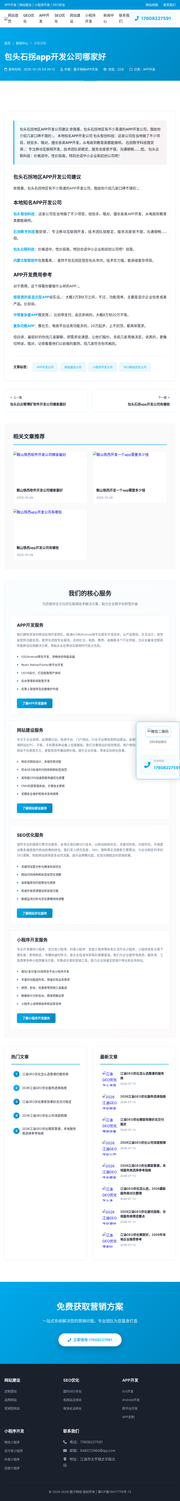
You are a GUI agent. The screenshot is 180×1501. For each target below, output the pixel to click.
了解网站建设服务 (34, 808)
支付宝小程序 (13, 1451)
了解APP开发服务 (34, 703)
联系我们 (169, 5)
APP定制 (128, 1417)
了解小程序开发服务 (36, 1018)
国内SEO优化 (72, 1391)
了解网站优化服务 (34, 913)
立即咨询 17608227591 (92, 1340)
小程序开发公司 (103, 367)
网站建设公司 (73, 367)
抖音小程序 (12, 1459)
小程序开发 (90, 18)
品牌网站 (10, 1400)
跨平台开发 (130, 1408)
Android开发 (131, 1400)
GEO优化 (28, 18)
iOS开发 (127, 1391)
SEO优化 (59, 18)
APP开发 (44, 18)
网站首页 (13, 18)
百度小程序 (12, 1468)
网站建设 (75, 18)
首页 (7, 43)
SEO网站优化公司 (135, 367)
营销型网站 (12, 1408)
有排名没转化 (72, 1408)
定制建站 (10, 1391)
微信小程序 (12, 1442)
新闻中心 (108, 18)
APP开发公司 (45, 367)
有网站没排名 (72, 1400)
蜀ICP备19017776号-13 (114, 1492)
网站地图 (152, 5)
